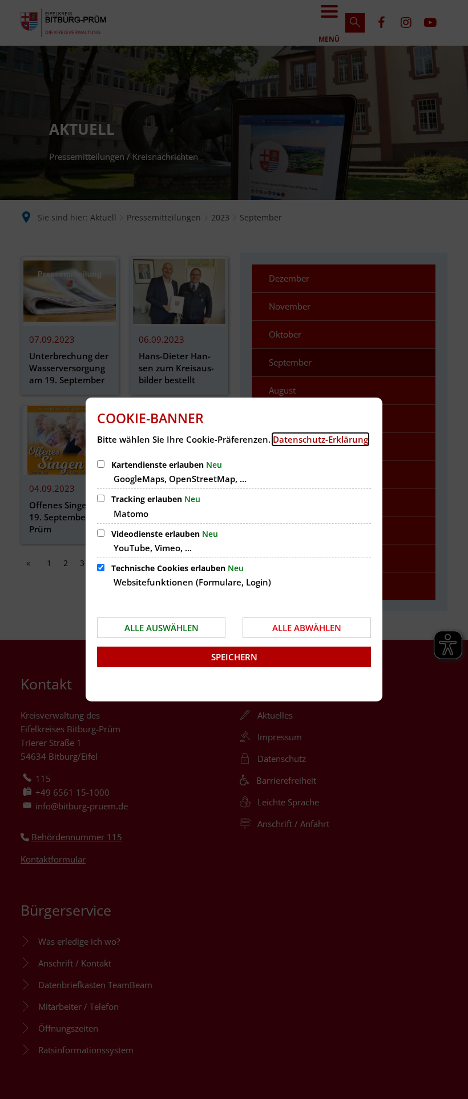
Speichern (234, 657)
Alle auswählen (161, 627)
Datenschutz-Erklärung (320, 439)
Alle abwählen (306, 627)
